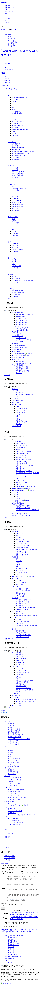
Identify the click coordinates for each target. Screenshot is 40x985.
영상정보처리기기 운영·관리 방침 (27, 549)
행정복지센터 (12, 954)
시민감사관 (15, 416)
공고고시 (15, 557)
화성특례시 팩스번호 (22, 664)
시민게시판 (15, 402)
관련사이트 (15, 159)
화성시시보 (15, 247)
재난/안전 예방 (17, 278)
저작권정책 (30, 930)
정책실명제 (15, 343)
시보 (17, 574)
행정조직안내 (20, 654)
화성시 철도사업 (17, 204)
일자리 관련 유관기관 (19, 125)
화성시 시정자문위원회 (23, 545)
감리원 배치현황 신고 (23, 508)
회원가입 (7, 22)
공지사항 (7, 860)
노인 (13, 105)
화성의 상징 (19, 674)
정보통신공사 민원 (18, 504)
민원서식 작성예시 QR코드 (24, 465)
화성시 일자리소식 (18, 121)
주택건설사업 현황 (18, 147)
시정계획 (19, 703)
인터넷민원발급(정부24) (20, 490)
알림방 (18, 592)
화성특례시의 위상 (22, 670)
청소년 (14, 101)
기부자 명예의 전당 (22, 547)
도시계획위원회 (21, 631)
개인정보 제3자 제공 (22, 568)
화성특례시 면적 (21, 686)
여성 (13, 109)
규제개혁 (15, 586)
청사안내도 (19, 660)
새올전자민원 (20, 471)
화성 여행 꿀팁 (17, 695)
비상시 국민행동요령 (22, 621)
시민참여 (7, 375)
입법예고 (15, 243)
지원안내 (15, 233)
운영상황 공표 (20, 412)
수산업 (14, 260)
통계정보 (15, 578)
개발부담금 (15, 157)
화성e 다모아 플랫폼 (18, 355)
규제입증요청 (20, 596)
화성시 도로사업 (17, 206)
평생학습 (15, 133)
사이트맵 (7, 80)
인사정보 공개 (16, 351)
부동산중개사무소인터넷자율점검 (23, 151)
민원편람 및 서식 (21, 463)
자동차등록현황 (21, 582)
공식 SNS (7, 34)
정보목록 (15, 332)
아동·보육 (15, 99)
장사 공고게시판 (21, 543)
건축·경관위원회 (21, 633)
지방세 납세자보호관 (19, 172)
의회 (5, 65)
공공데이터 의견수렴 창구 (24, 340)
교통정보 (15, 198)
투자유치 (15, 235)
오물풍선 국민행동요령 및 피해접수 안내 (21, 815)
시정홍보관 (15, 697)
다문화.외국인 (16, 111)
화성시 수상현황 (21, 553)
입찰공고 (19, 563)
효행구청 (11, 949)
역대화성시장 (20, 684)
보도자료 (15, 398)
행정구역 (19, 678)
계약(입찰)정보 (17, 611)
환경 (13, 219)
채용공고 (19, 566)
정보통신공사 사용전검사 (24, 506)
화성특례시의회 (9, 8)
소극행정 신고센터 (22, 609)
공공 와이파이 (16, 359)
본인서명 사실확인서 (22, 461)
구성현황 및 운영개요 (23, 408)
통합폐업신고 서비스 (22, 457)
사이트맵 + (4, 863)
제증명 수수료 (20, 449)
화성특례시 (8, 6)
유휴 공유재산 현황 (22, 369)
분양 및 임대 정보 (17, 149)
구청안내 (19, 676)
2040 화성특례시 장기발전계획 (26, 699)
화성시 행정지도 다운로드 (24, 680)
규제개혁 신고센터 (22, 594)
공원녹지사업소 (13, 943)
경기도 (10, 962)
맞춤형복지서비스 (18, 113)
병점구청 (11, 951)
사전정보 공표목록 (22, 328)
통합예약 (7, 9)
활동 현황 (19, 424)
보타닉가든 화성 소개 (19, 188)
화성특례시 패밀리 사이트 (13, 956)
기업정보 (15, 231)
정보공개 (7, 298)
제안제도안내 (20, 392)
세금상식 (15, 170)
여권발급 (15, 478)
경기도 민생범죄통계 (19, 353)
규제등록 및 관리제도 (23, 590)
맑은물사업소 (12, 941)
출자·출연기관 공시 (18, 357)
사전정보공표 (16, 326)
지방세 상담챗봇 (17, 174)
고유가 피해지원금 (22, 555)
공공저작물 (19, 341)
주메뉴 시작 (5, 85)
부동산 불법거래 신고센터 (20, 153)
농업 (13, 264)
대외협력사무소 (13, 945)
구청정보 (7, 13)
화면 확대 (14, 29)
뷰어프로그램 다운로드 (24, 932)
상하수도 (15, 221)
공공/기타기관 (9, 958)
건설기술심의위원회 (22, 637)
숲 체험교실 (16, 294)
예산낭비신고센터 (18, 500)
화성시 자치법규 (17, 249)
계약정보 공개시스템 (22, 615)
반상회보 (19, 537)
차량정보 (15, 208)
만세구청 (11, 947)
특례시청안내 (16, 653)
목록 (2, 908)
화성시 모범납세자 (18, 175)
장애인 (14, 107)
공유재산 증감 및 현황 (23, 367)
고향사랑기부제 (21, 551)
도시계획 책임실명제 (19, 345)
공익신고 (15, 492)
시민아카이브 (16, 426)
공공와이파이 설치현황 (23, 363)
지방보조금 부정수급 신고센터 (22, 515)
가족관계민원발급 (18, 488)
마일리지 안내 (20, 498)
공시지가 (15, 146)
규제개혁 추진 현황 (22, 588)
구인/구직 (15, 127)
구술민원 (19, 467)
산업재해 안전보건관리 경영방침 (22, 280)
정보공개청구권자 (22, 324)
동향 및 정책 (16, 144)
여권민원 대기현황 (22, 484)
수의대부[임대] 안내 (22, 371)
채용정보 (15, 123)
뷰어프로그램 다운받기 (19, 514)
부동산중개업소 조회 (19, 155)
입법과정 (15, 245)
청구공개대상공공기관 (23, 322)
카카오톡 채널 (12, 42)
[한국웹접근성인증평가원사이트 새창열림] (8, 983)
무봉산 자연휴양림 (18, 292)
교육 (13, 131)
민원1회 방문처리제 (22, 453)
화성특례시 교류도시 (22, 682)
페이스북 (11, 40)
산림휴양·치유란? (17, 290)
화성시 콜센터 (20, 443)
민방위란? (19, 619)
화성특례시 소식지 (18, 400)
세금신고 (15, 168)
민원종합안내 (16, 441)
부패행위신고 (16, 502)
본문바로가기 (5, 2)
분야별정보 (10, 89)
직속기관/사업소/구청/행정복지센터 (16, 935)
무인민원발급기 (21, 469)
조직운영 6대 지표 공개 (23, 688)
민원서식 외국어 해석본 (23, 451)
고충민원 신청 (20, 410)
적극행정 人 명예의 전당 (24, 600)
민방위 (14, 617)
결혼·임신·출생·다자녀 (19, 97)
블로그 (10, 36)
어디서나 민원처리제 (22, 477)
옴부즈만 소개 (20, 406)
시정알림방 (19, 533)
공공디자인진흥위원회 (23, 635)
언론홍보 (19, 414)
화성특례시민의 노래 (22, 672)
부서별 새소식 (20, 656)
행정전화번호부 (11, 932)
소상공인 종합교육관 (22, 541)
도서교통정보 (16, 202)
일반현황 (15, 666)
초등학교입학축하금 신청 (20, 129)
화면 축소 (4, 29)
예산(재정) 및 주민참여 (19, 576)
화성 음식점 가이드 (18, 705)
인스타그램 (12, 38)
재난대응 (15, 276)
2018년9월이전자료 (22, 330)
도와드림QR (16, 494)
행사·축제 (15, 389)
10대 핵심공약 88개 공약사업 (25, 701)
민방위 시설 (19, 623)
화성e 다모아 (8, 11)
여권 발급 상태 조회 (22, 486)
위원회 (14, 629)
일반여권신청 (20, 480)
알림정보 (15, 531)
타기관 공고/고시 (21, 572)
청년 (13, 103)
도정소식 (19, 535)
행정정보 (7, 517)
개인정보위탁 (20, 570)
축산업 (14, 262)
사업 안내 (19, 496)
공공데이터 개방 (17, 336)
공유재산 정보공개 (18, 365)
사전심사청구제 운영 (22, 455)
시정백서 (15, 693)
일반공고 (19, 561)
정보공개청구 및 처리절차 (24, 314)
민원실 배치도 (20, 447)
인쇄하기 (7, 847)
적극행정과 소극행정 (22, 602)
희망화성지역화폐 (22, 539)
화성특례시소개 (9, 639)
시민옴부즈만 (16, 404)
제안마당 (15, 391)
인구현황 (19, 580)
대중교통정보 (16, 200)
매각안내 (19, 373)
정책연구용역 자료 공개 (20, 347)
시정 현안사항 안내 (22, 422)
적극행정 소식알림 (22, 605)
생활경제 (15, 177)
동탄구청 (11, 952)
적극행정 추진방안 (22, 603)
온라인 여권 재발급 (22, 482)
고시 (17, 559)
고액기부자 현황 (9, 858)
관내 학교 (15, 135)
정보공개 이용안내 (18, 312)
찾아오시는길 (20, 662)
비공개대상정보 (21, 318)
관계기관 (7, 960)
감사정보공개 (16, 349)
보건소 (10, 939)
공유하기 (7, 837)
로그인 (6, 20)
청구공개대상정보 (22, 320)
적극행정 (15, 598)
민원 (5, 428)
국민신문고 (19, 445)
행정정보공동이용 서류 (23, 459)
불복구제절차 (20, 316)
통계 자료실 (19, 584)
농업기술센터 (16, 266)
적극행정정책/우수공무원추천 (25, 607)
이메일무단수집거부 (19, 930)
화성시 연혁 (19, 668)
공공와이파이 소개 (22, 361)
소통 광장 (19, 420)
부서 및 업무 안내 (21, 658)
